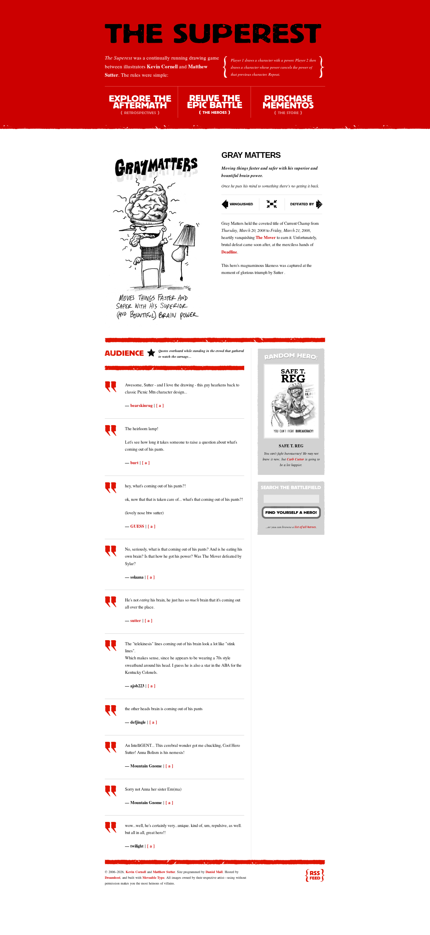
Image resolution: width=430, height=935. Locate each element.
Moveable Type (153, 877)
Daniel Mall (214, 871)
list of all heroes (305, 527)
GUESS (137, 526)
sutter (135, 620)
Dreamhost (112, 877)
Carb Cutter (295, 459)
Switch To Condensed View (272, 204)
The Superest (213, 33)
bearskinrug (141, 405)
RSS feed (314, 875)
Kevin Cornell (162, 66)
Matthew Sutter (164, 871)
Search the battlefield (292, 486)
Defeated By (303, 204)
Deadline (229, 252)
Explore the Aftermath (141, 107)
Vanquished (240, 204)
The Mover (266, 237)
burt (134, 462)
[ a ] (160, 405)
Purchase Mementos (288, 107)
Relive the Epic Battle (214, 107)
